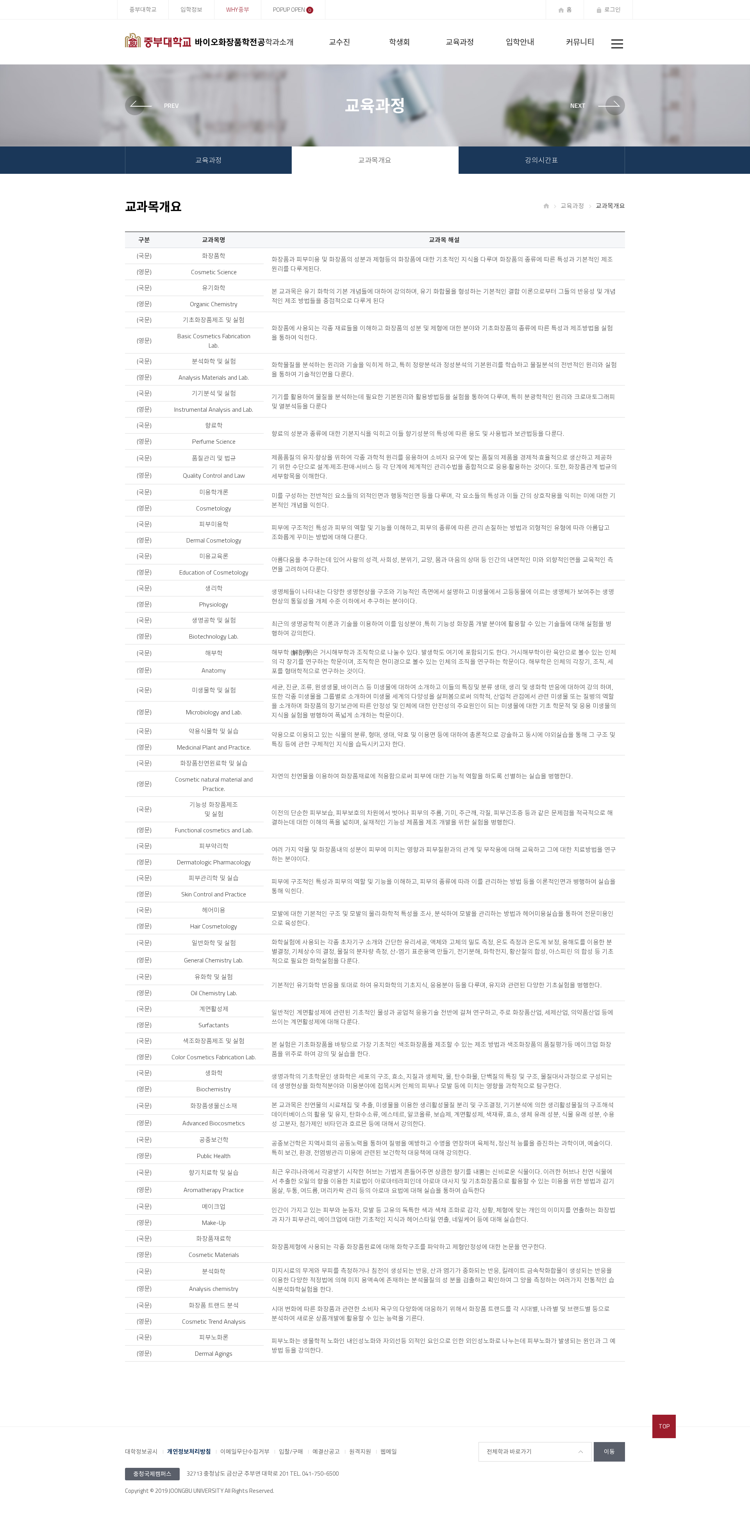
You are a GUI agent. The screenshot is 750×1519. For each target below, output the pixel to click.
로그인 (612, 9)
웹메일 (388, 1451)
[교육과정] (156, 105)
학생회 (399, 42)
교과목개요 (374, 160)
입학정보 (191, 9)
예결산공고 (326, 1451)
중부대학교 (143, 9)
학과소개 (279, 42)
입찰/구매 (291, 1451)
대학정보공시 (141, 1451)
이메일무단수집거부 (245, 1451)
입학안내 (520, 42)
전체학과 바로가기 (509, 1451)
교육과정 (460, 42)
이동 (609, 1451)
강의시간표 (541, 160)
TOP (664, 1426)
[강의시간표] (593, 105)
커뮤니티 (580, 42)
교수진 (339, 42)
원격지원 (360, 1451)
